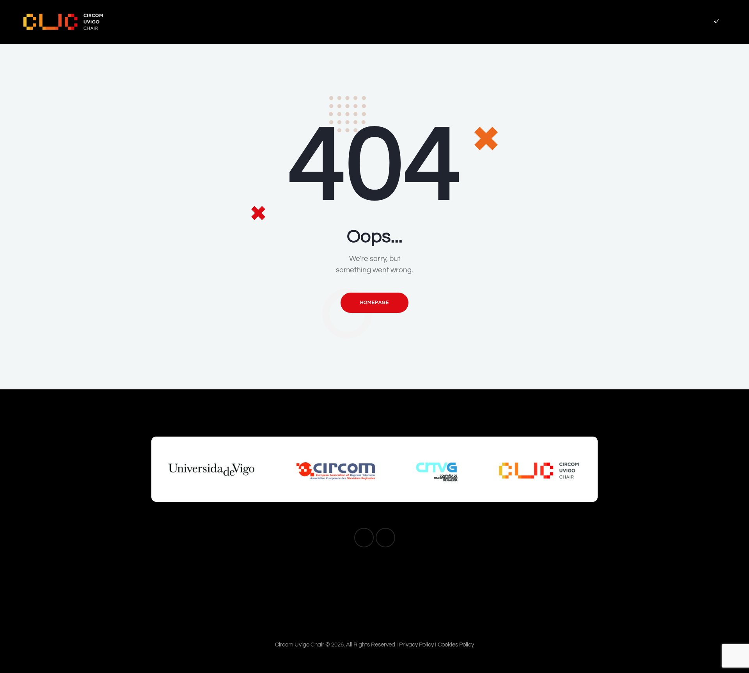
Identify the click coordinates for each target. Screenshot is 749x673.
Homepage (374, 302)
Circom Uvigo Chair (299, 645)
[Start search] (716, 23)
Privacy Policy (416, 645)
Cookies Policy (456, 645)
